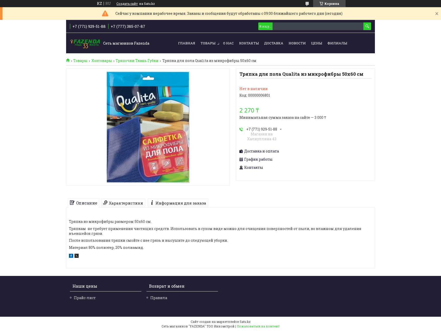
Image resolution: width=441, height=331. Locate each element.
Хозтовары (101, 60)
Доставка (273, 43)
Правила (158, 297)
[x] (77, 256)
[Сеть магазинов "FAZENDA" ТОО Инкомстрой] (85, 43)
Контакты (249, 43)
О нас (228, 43)
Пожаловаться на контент (258, 326)
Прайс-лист (85, 297)
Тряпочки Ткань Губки (137, 60)
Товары (208, 43)
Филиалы (337, 43)
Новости (297, 43)
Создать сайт (127, 3)
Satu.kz (245, 322)
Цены (316, 43)
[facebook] (71, 256)
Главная (186, 43)
